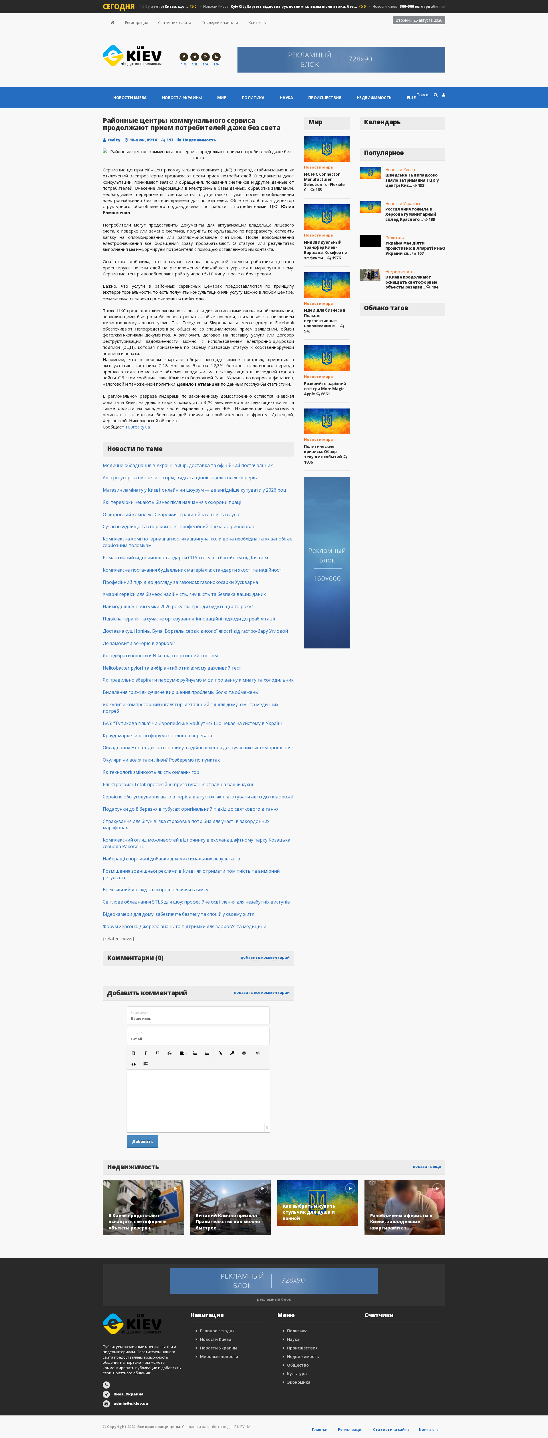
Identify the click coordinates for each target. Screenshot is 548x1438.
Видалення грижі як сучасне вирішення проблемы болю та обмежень (180, 692)
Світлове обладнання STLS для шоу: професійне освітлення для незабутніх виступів (196, 902)
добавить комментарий (265, 957)
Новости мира (318, 167)
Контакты (257, 22)
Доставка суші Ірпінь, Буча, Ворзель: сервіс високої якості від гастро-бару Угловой (195, 631)
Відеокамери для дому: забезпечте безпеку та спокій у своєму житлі (179, 914)
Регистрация (136, 22)
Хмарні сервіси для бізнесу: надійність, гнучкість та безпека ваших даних (184, 594)
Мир (221, 97)
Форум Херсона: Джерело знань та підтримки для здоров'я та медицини (184, 926)
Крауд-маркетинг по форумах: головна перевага (157, 735)
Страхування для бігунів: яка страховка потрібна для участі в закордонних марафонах (186, 824)
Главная (320, 1429)
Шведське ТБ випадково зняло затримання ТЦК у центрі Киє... (412, 180)
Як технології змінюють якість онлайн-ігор (151, 772)
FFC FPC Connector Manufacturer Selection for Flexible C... (324, 182)
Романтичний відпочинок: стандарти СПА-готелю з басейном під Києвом (185, 557)
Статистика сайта (174, 22)
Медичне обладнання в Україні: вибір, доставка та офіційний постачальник (188, 465)
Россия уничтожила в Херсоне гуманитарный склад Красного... (410, 214)
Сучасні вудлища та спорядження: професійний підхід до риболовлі (178, 526)
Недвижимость (374, 97)
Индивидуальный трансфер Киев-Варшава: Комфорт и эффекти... (325, 250)
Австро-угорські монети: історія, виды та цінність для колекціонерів (180, 477)
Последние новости (220, 22)
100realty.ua (137, 427)
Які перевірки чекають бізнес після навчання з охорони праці (172, 502)
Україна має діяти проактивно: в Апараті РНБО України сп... (415, 248)
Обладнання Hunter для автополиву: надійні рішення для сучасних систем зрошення (197, 747)
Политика (253, 97)
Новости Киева (267, 6)
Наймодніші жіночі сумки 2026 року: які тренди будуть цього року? (178, 606)
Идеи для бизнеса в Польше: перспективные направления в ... (325, 318)
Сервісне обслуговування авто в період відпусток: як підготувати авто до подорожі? (198, 797)
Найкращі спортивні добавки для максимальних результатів (171, 859)
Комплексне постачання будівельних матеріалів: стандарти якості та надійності (193, 570)
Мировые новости (219, 1356)
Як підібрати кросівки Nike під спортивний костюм (160, 655)
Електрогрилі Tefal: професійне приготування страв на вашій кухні (178, 784)
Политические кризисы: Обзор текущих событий (323, 451)
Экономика (299, 1382)
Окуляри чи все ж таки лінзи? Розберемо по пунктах (161, 760)
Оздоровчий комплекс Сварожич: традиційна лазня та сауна (171, 514)
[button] (133, 1053)
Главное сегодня (217, 1330)
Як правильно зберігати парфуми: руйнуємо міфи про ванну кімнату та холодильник (198, 680)
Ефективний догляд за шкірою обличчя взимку (155, 889)
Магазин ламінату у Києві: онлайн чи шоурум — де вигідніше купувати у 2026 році (195, 490)
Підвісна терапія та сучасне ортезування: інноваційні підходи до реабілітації (189, 619)
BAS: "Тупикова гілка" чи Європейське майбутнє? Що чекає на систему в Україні (192, 723)
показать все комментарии (262, 992)
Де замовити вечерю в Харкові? (139, 643)
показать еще (427, 1166)
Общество (298, 1365)
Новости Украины (182, 97)
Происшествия (324, 97)
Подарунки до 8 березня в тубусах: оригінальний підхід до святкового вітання (191, 809)
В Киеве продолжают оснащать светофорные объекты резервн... (411, 282)
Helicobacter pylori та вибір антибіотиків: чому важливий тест (172, 668)
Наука (286, 97)
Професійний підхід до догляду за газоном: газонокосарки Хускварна (180, 582)
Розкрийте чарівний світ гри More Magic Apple (325, 388)
